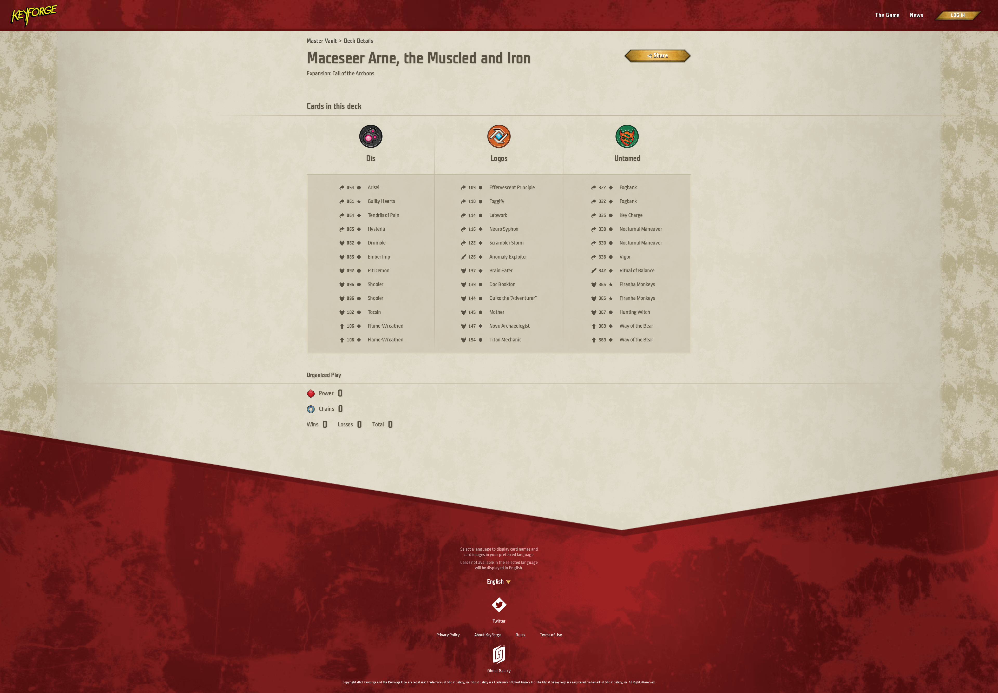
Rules (520, 634)
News (916, 15)
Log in (958, 15)
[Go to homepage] (42, 16)
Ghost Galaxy (499, 670)
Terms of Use (551, 634)
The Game (887, 15)
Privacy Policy (448, 634)
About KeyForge (487, 634)
